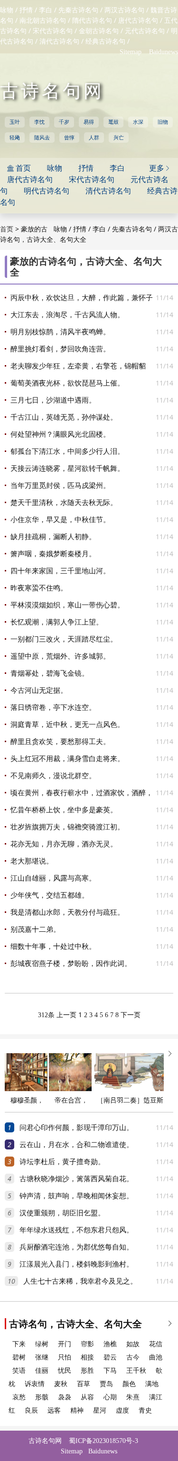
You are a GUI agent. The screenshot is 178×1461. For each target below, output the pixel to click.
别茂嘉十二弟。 (35, 929)
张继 (41, 1357)
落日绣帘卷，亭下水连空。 (53, 707)
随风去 (42, 137)
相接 (87, 1357)
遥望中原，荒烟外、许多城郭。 (60, 656)
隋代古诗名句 (92, 20)
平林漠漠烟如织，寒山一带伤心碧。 (67, 605)
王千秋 (136, 1370)
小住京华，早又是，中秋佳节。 (60, 520)
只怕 (64, 1357)
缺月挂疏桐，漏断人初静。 (53, 537)
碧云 (110, 1357)
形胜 (87, 1370)
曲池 (155, 1357)
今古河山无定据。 (38, 690)
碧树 (19, 1357)
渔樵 (110, 1344)
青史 (145, 1410)
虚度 (122, 1410)
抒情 (26, 10)
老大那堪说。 (31, 861)
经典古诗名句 (105, 41)
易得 (89, 122)
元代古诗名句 (145, 31)
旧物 (163, 122)
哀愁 (19, 1397)
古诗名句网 (52, 91)
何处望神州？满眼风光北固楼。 (60, 434)
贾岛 (106, 1383)
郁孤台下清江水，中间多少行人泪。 (67, 451)
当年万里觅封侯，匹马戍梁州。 (60, 485)
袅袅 (64, 1397)
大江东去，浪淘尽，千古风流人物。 (67, 315)
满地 (152, 1383)
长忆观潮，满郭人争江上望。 (56, 622)
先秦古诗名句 (78, 10)
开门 (64, 1344)
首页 (6, 229)
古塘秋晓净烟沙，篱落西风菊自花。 (76, 1179)
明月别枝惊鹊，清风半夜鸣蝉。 (60, 332)
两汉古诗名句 (124, 10)
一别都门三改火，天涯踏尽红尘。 (63, 639)
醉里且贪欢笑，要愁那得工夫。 (60, 741)
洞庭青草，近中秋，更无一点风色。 (67, 724)
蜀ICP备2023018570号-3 (103, 1440)
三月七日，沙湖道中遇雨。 (53, 400)
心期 (110, 1397)
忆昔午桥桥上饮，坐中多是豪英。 (63, 810)
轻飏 (14, 137)
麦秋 (60, 1383)
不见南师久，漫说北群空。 (53, 776)
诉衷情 (35, 1383)
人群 (94, 137)
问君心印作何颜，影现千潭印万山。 (76, 1127)
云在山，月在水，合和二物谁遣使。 (76, 1145)
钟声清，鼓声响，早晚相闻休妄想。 (76, 1196)
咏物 (6, 10)
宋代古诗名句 (53, 31)
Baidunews (163, 51)
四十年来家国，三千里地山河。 (60, 571)
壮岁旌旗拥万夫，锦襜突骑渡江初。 (67, 827)
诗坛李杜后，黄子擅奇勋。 (62, 1162)
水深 (138, 122)
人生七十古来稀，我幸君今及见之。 (80, 1281)
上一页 (66, 1015)
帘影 (87, 1344)
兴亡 (118, 137)
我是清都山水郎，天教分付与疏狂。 (67, 912)
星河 (99, 1410)
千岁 (64, 122)
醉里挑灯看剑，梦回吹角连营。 (60, 349)
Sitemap (130, 51)
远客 (54, 1410)
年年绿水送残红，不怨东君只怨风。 (76, 1230)
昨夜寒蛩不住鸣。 (38, 588)
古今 (133, 1357)
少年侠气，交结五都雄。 (49, 895)
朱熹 (133, 1397)
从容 (87, 1397)
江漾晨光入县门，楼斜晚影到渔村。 (76, 1264)
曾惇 (69, 137)
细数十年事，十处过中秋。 (53, 946)
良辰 (31, 1410)
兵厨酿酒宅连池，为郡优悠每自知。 (76, 1247)
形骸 (41, 1397)
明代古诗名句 (46, 191)
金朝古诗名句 (99, 31)
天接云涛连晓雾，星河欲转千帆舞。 (67, 468)
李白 (45, 10)
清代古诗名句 (59, 41)
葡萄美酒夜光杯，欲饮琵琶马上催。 (67, 383)
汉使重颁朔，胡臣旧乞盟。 (62, 1213)
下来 (19, 1344)
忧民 (64, 1370)
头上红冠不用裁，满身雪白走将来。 (67, 759)
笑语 (19, 1370)
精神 (77, 1410)
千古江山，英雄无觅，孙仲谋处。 (63, 417)
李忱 (39, 122)
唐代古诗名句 (138, 20)
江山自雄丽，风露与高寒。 (53, 878)
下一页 (131, 1015)
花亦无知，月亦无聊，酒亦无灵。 (63, 844)
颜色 (129, 1383)
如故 (133, 1344)
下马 (110, 1370)
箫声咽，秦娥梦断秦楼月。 (53, 554)
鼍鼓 (113, 122)
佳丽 (41, 1370)
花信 (155, 1344)
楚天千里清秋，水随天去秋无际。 (63, 502)
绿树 (41, 1344)
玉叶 (14, 122)
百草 (83, 1383)
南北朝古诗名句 (42, 20)
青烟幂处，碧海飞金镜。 (49, 673)
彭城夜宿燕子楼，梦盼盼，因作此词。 (70, 963)
